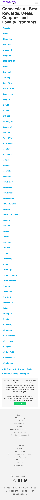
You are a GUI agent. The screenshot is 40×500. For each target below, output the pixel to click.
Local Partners (20, 457)
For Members (19, 446)
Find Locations (20, 451)
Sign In (20, 448)
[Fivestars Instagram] (14, 480)
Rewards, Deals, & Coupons (20, 454)
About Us (20, 460)
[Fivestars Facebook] (20, 480)
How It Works (20, 421)
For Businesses (20, 415)
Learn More (20, 404)
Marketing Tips (20, 432)
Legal (20, 468)
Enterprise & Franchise (20, 429)
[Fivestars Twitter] (25, 480)
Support (20, 438)
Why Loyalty (20, 418)
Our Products (20, 424)
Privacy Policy (20, 466)
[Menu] (36, 3)
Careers (20, 463)
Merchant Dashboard (20, 435)
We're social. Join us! (20, 476)
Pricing (20, 426)
